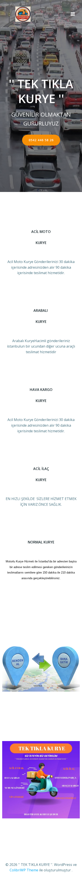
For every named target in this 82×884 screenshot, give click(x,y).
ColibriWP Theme (24, 870)
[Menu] (73, 14)
